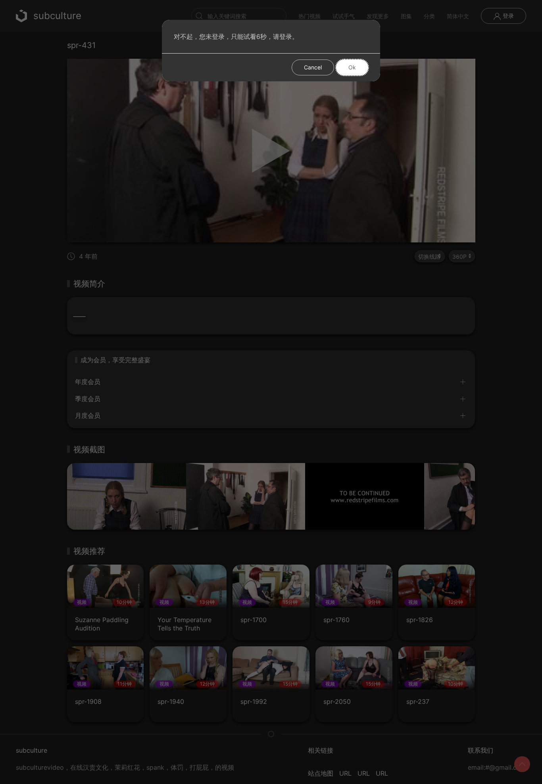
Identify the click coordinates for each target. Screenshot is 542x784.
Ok (352, 67)
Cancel (313, 67)
